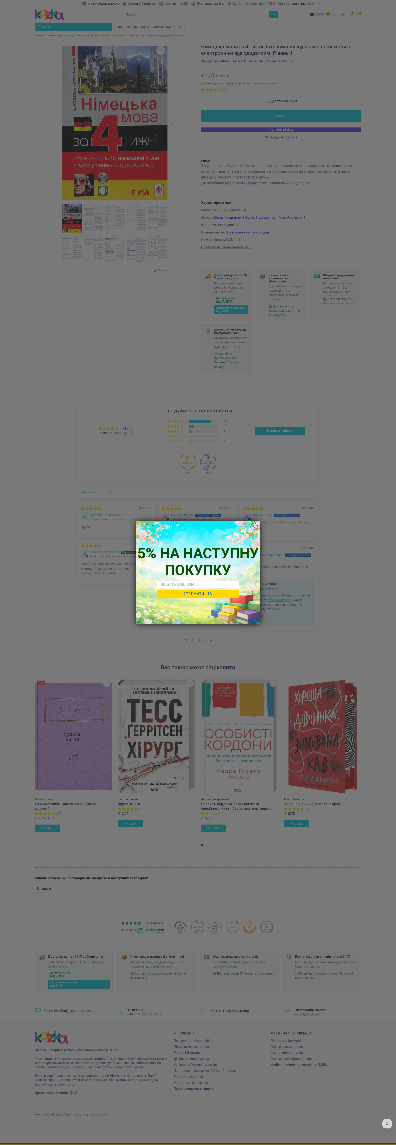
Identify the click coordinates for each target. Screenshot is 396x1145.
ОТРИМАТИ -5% (198, 594)
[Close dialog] (254, 526)
